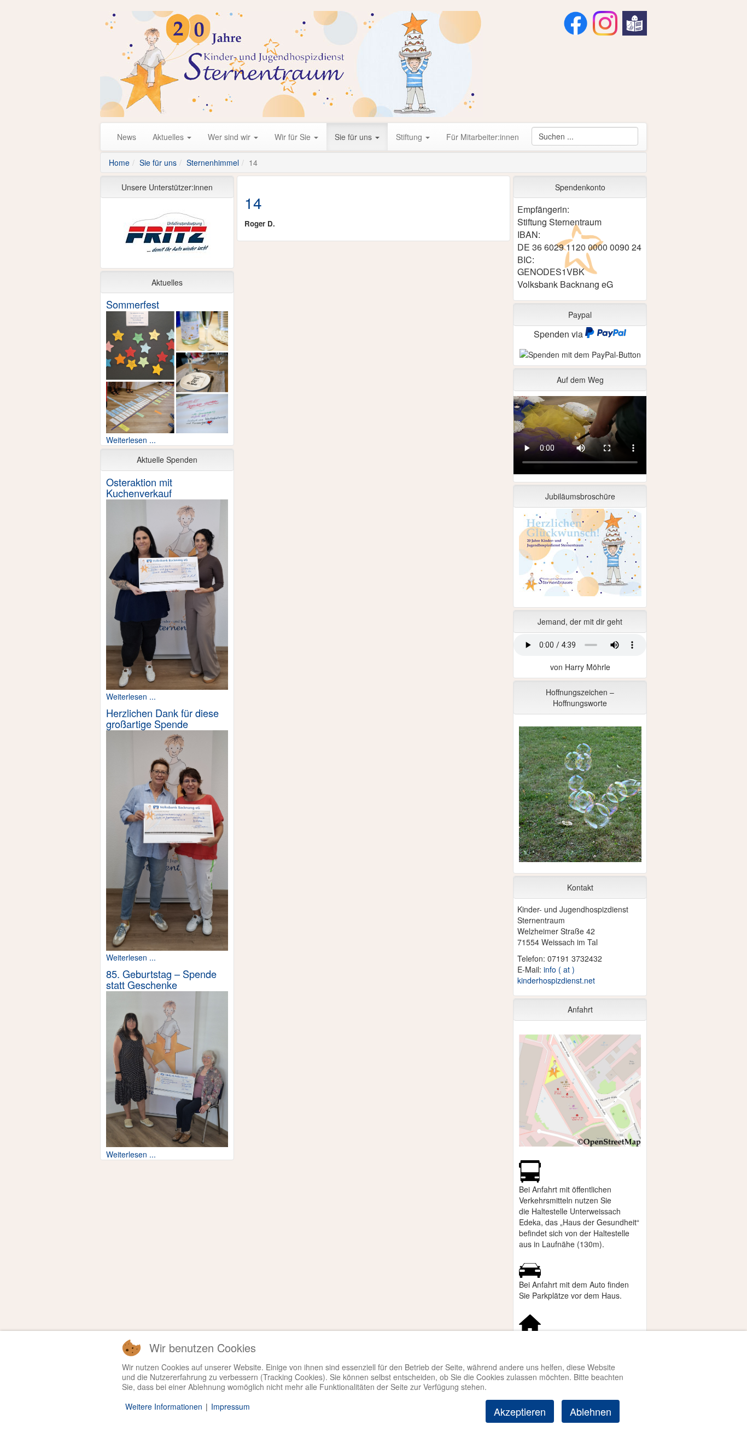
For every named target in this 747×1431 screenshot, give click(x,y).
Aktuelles (169, 136)
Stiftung (410, 136)
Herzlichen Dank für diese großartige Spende (162, 718)
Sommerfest (132, 304)
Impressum (230, 1406)
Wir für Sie (294, 136)
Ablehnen (590, 1411)
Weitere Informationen (163, 1406)
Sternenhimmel (212, 162)
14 (253, 202)
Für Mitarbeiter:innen (482, 136)
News (126, 136)
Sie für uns (354, 136)
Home (119, 162)
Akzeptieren (520, 1411)
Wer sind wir (230, 136)
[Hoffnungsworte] (579, 797)
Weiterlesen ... (131, 439)
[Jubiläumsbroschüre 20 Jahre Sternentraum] (579, 555)
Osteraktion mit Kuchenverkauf (139, 487)
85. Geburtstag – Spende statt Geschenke (161, 979)
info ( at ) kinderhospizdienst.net (556, 975)
